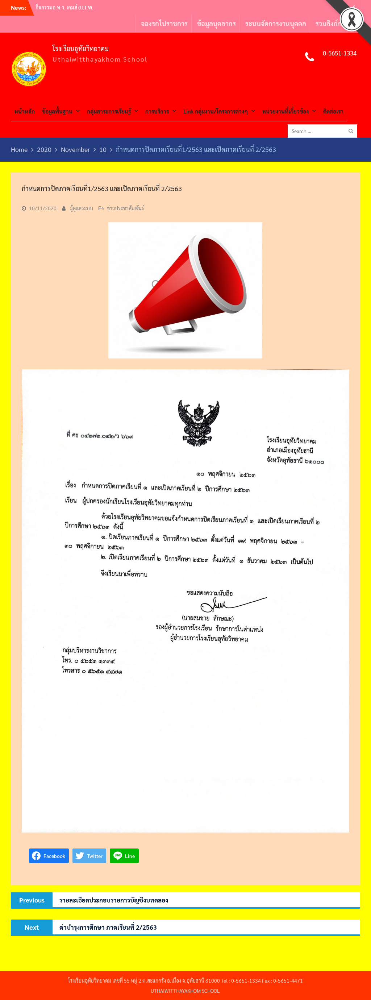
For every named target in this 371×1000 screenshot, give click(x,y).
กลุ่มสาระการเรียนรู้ (109, 111)
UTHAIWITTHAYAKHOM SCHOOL (185, 990)
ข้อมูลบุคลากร (216, 23)
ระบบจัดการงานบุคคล (275, 23)
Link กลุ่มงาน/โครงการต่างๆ (215, 111)
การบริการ (157, 111)
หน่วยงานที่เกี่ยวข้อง (285, 111)
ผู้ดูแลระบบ (81, 208)
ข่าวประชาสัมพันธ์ (126, 208)
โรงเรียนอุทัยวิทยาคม (81, 48)
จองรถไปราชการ (164, 23)
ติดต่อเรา (333, 111)
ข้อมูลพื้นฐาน (57, 111)
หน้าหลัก (24, 111)
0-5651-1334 (340, 53)
